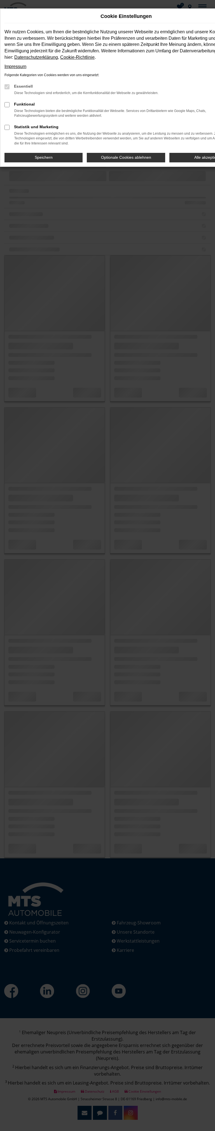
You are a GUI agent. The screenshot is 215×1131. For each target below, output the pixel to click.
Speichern (44, 157)
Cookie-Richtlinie (77, 57)
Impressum (15, 66)
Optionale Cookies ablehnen (126, 157)
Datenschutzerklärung (36, 57)
